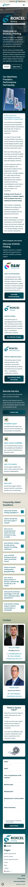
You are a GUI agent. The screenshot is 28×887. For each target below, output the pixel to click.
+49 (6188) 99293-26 (14, 653)
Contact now (14, 412)
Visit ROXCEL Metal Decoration (14, 378)
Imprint (23, 875)
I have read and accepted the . (13, 821)
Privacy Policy (9, 822)
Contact (6, 66)
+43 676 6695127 (14, 693)
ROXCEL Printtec (8, 856)
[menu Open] (24, 5)
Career (6, 862)
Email (6, 768)
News (5, 865)
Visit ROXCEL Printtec (14, 337)
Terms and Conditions (19, 881)
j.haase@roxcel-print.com (14, 658)
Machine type (8, 784)
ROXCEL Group (21, 1)
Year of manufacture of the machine (12, 776)
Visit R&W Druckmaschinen (14, 295)
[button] (14, 511)
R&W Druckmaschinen (10, 853)
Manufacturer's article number (14, 798)
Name (6, 761)
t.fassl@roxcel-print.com (14, 696)
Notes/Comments (10, 807)
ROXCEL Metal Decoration (11, 859)
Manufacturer (8, 791)
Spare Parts (17, 66)
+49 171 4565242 (15, 656)
